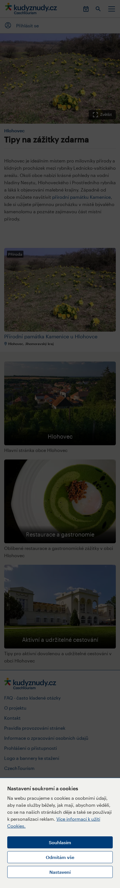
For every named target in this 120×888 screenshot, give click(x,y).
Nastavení (60, 872)
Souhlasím (60, 842)
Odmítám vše (60, 857)
